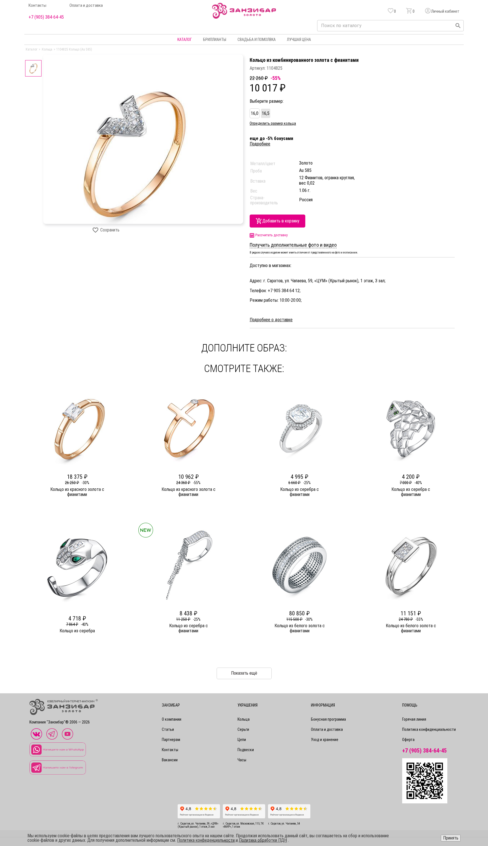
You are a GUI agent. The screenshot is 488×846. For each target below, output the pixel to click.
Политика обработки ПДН (263, 840)
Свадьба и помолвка (257, 39)
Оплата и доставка (86, 5)
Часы (242, 760)
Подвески (246, 749)
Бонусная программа (328, 719)
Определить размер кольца (273, 123)
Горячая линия (414, 719)
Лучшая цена (299, 39)
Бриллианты (214, 39)
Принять (450, 838)
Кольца (244, 719)
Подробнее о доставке (271, 319)
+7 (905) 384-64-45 (46, 17)
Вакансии (170, 760)
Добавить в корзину (280, 221)
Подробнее (260, 144)
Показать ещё (244, 673)
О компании (171, 719)
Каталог (184, 39)
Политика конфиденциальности (429, 729)
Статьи (168, 729)
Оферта (408, 739)
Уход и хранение (324, 739)
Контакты (37, 5)
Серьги (243, 729)
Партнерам (171, 739)
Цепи (242, 739)
